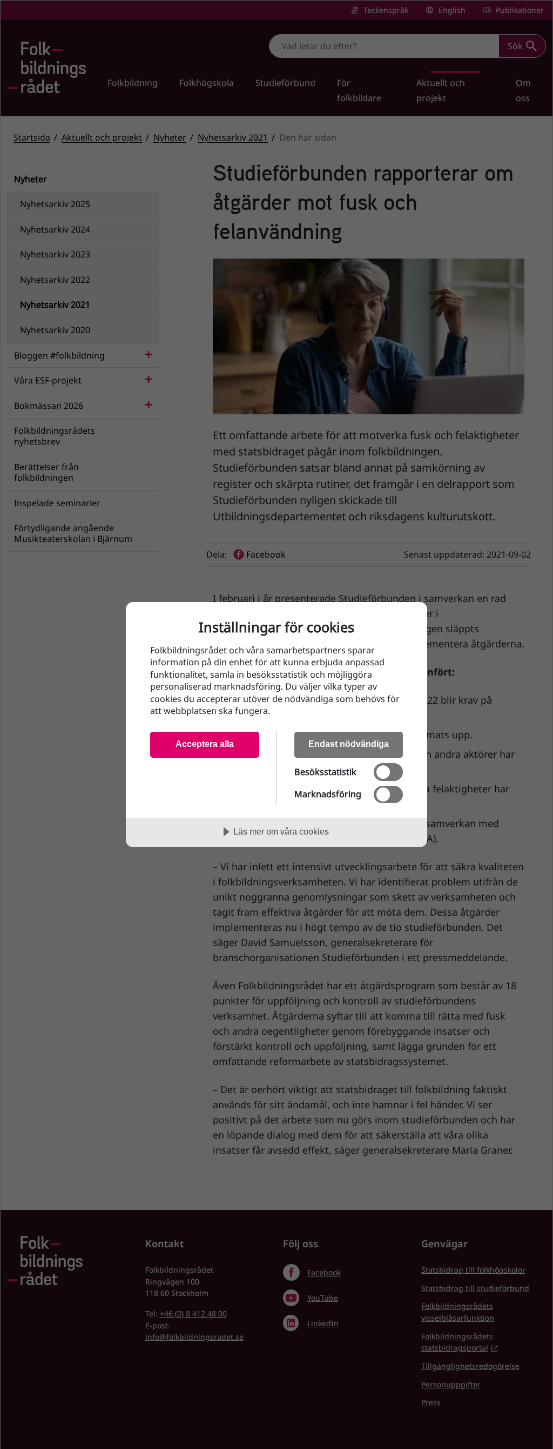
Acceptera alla (205, 744)
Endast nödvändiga (348, 744)
